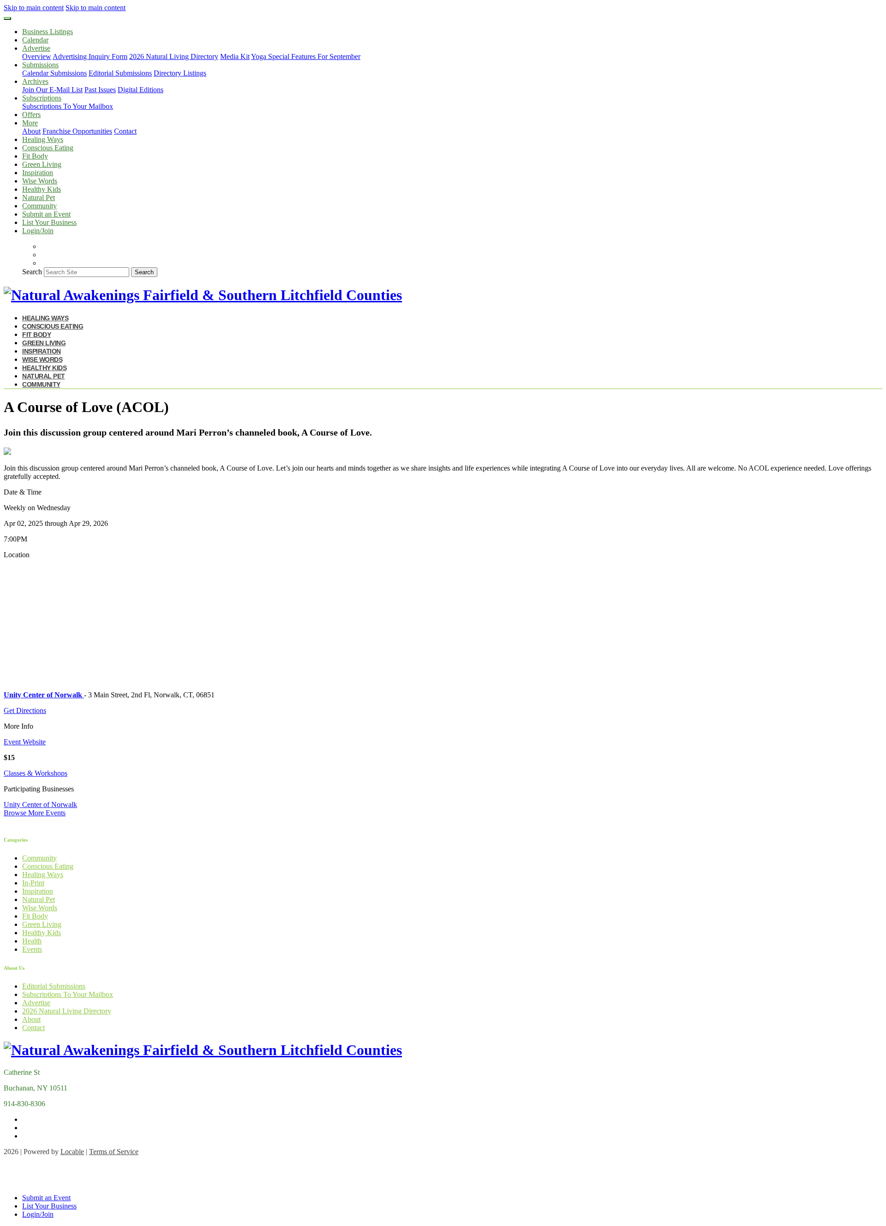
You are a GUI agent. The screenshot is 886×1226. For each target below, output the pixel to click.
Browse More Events (35, 813)
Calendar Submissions (54, 73)
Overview (36, 56)
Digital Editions (140, 90)
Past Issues (100, 90)
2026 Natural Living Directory (173, 56)
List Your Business (49, 222)
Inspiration (37, 173)
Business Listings (47, 31)
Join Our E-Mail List (52, 90)
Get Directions (25, 710)
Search (32, 272)
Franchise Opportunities (77, 131)
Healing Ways (42, 139)
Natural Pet (38, 197)
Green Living (41, 164)
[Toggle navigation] (7, 18)
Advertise (36, 1003)
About (31, 131)
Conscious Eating (47, 148)
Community (39, 206)
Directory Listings (180, 73)
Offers (31, 114)
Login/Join (38, 231)
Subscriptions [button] (41, 98)
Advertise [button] (36, 48)
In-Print (33, 883)
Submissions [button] (40, 65)
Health (32, 941)
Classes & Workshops (35, 773)
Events (32, 949)
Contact (125, 131)
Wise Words (39, 181)
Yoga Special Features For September (305, 56)
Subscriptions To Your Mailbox (67, 106)
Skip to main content (34, 8)
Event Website (25, 742)
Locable (72, 1151)
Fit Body (35, 156)
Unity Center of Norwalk (40, 804)
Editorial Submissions (120, 73)
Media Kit (235, 56)
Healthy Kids (41, 189)
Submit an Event (46, 214)
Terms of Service (113, 1151)
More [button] (30, 123)
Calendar (35, 40)
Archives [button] (35, 81)
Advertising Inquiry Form (90, 56)
